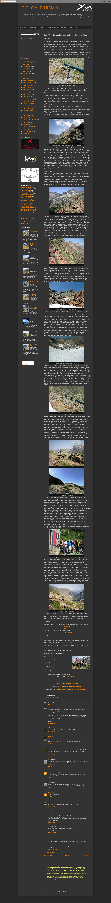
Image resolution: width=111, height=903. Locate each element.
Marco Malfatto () (27, 203)
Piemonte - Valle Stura (28, 124)
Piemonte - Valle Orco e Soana (30, 119)
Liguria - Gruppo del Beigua (29, 85)
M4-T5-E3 (51, 667)
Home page (67, 855)
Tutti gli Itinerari (25, 39)
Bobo (49, 759)
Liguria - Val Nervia (27, 91)
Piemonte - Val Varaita (28, 110)
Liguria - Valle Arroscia (28, 94)
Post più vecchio (85, 855)
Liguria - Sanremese (27, 87)
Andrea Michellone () (28, 210)
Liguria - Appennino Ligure (29, 82)
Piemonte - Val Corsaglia (28, 99)
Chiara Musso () (26, 197)
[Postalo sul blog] (50, 695)
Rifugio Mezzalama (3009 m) (34, 231)
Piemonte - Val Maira (27, 105)
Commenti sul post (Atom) (54, 858)
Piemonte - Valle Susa (28, 126)
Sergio (49, 836)
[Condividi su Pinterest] (55, 695)
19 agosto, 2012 (51, 777)
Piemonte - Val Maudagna (29, 106)
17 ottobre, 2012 (51, 822)
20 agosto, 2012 (51, 787)
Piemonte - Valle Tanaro (28, 128)
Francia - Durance (27, 62)
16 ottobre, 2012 (51, 806)
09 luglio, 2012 (51, 731)
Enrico (49, 770)
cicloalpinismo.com (68, 866)
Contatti (77, 27)
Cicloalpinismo (60, 170)
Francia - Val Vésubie (28, 77)
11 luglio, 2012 (51, 766)
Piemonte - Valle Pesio (28, 121)
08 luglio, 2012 (51, 723)
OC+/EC (51, 666)
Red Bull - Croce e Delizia (29, 218)
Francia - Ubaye (26, 71)
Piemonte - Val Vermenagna (29, 112)
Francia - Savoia (26, 70)
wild (49, 727)
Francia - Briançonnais (28, 61)
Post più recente (48, 855)
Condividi (46, 862)
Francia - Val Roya (27, 75)
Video (42, 27)
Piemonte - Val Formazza (28, 101)
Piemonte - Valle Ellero (28, 115)
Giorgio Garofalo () (27, 194)
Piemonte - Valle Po (27, 122)
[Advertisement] (29, 48)
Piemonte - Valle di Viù (28, 114)
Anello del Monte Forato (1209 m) (34, 319)
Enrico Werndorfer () (28, 202)
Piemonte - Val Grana (28, 103)
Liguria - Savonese (27, 89)
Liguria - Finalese (27, 84)
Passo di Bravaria (34, 294)
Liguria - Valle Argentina (28, 92)
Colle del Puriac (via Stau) (33, 332)
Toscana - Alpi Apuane (28, 131)
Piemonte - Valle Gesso (54, 697)
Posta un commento (50, 852)
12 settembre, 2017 (52, 849)
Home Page (23, 27)
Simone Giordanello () (27, 207)
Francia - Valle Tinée (27, 78)
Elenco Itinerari (33, 27)
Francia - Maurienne (27, 66)
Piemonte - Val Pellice (28, 108)
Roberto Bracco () (26, 190)
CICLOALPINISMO (39, 7)
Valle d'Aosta (26, 133)
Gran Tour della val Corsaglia (34, 256)
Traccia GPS (66, 626)
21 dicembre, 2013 (52, 832)
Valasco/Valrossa (60, 175)
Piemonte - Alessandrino (28, 98)
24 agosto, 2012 (51, 796)
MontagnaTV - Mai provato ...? (30, 220)
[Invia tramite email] (48, 695)
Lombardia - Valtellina (28, 96)
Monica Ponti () (26, 199)
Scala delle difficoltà (52, 27)
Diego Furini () (28, 209)
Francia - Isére (26, 64)
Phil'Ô (49, 704)
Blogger (67, 891)
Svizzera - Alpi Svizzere (28, 129)
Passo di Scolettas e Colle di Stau (34, 306)
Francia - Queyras (27, 68)
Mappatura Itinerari (66, 27)
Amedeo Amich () (27, 200)
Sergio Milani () (26, 196)
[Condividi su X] (51, 695)
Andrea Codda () (27, 193)
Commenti (25, 364)
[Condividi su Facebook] (53, 695)
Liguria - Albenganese (28, 80)
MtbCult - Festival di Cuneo (29, 221)
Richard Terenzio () (26, 212)
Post (24, 361)
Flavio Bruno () (25, 204)
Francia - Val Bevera (27, 73)
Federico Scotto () (26, 206)
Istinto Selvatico (26, 223)
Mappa (66, 629)
